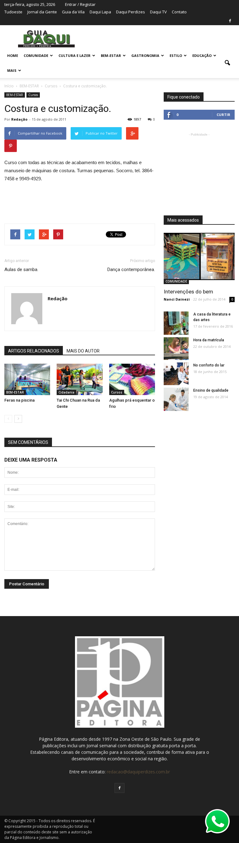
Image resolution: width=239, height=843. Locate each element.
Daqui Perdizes (130, 12)
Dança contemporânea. (131, 269)
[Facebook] (230, 21)
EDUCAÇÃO (202, 55)
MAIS (11, 70)
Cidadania (66, 392)
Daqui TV (158, 12)
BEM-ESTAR (111, 55)
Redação (19, 119)
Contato (179, 12)
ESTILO (176, 55)
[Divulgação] (79, 379)
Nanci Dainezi (177, 299)
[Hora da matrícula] (176, 348)
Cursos (33, 95)
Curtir (223, 114)
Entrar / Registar (80, 4)
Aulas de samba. (21, 269)
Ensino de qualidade (210, 390)
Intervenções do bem (188, 291)
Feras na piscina (19, 400)
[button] (227, 63)
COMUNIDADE (36, 55)
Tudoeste (13, 12)
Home (12, 55)
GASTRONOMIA (145, 55)
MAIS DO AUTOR (83, 350)
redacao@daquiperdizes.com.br (138, 772)
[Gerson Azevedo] (176, 323)
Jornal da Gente (42, 12)
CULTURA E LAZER (75, 55)
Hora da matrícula (208, 340)
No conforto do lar (208, 365)
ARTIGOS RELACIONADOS (33, 350)
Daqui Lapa (100, 12)
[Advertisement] (79, 200)
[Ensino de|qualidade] (176, 400)
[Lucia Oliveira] (27, 379)
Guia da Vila (73, 12)
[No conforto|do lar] (176, 373)
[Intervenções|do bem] (199, 256)
